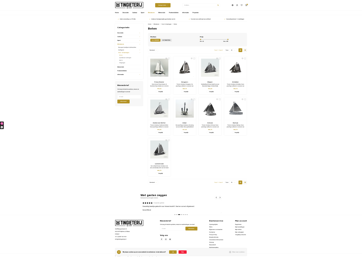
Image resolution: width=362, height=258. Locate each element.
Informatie (185, 13)
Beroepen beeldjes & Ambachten (127, 47)
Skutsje (235, 123)
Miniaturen (151, 13)
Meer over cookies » (238, 252)
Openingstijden (213, 224)
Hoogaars (184, 82)
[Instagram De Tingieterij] (166, 239)
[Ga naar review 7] (187, 214)
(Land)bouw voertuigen (125, 58)
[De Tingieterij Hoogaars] (184, 67)
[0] (246, 5)
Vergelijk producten (240, 235)
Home (117, 13)
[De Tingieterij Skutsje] (235, 108)
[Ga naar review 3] (179, 214)
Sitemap (211, 242)
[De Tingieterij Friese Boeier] (159, 67)
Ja (173, 252)
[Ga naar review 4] (181, 214)
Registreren (238, 224)
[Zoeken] (218, 5)
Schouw (210, 123)
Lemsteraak (159, 163)
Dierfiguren (121, 50)
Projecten (196, 13)
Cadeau (134, 13)
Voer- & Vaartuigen (123, 52)
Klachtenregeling (213, 247)
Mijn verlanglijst (239, 232)
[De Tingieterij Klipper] (210, 67)
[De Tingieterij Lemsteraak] (159, 149)
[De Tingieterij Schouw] (210, 108)
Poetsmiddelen (173, 13)
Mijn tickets (238, 229)
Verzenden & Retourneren (216, 240)
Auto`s (121, 60)
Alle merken (155, 40)
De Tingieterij (166, 40)
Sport (142, 13)
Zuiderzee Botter (159, 123)
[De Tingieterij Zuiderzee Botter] (159, 108)
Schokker (235, 82)
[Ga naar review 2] (176, 214)
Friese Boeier (159, 82)
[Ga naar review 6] (185, 214)
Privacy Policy (213, 235)
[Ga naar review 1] (174, 214)
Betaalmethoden (213, 237)
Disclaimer (212, 232)
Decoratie (126, 13)
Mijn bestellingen (239, 227)
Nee (182, 252)
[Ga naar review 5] (183, 214)
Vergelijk (160, 91)
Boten (121, 55)
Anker (185, 123)
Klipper (210, 82)
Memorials (161, 13)
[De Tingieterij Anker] (184, 108)
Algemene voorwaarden (215, 229)
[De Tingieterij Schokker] (235, 67)
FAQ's (210, 227)
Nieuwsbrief (212, 245)
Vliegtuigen (122, 63)
